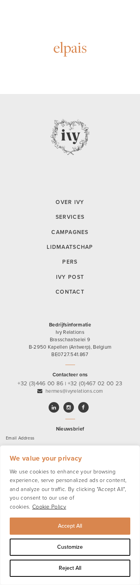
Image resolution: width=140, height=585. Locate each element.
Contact (70, 292)
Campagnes (70, 232)
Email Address (20, 438)
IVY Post (70, 277)
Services (70, 217)
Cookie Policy (49, 506)
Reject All (70, 568)
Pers (69, 262)
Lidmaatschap (70, 247)
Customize (70, 547)
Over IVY (70, 202)
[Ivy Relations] (8, 10)
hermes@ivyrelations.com (74, 391)
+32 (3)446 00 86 (40, 383)
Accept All (70, 526)
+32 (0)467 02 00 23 (95, 383)
